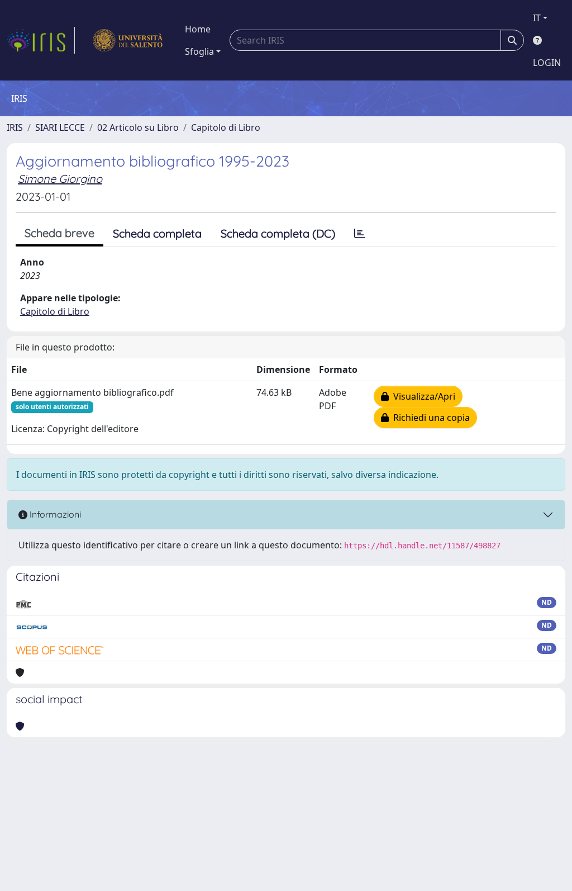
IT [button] (537, 18)
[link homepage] (41, 40)
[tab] (360, 233)
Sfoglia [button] (199, 51)
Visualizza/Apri (422, 396)
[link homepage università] (127, 40)
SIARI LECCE (60, 127)
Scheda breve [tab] (59, 233)
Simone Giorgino (60, 179)
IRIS (15, 127)
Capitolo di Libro (225, 127)
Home (198, 29)
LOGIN (547, 62)
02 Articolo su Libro (138, 127)
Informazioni (54, 514)
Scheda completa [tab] (157, 233)
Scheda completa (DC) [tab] (278, 233)
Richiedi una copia (429, 417)
